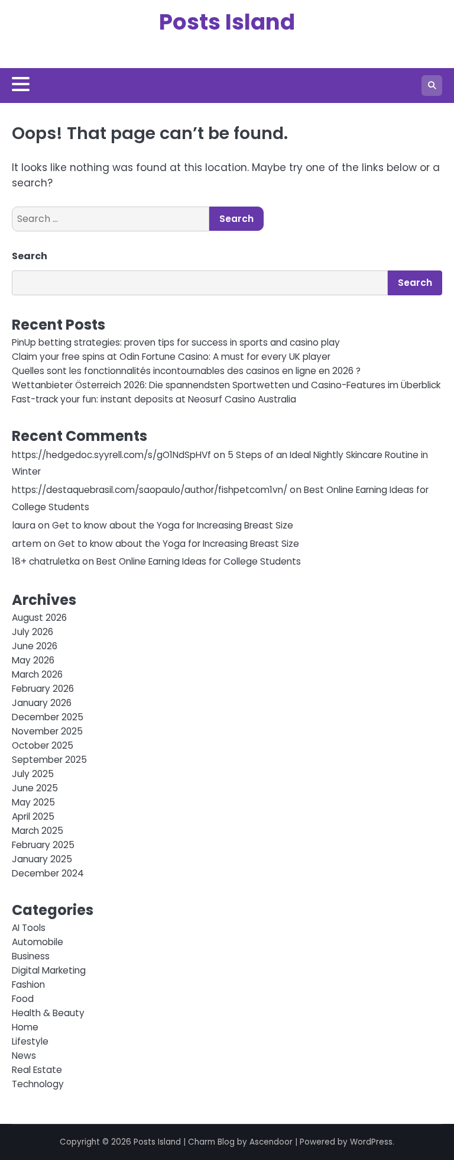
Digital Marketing (49, 970)
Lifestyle (30, 1041)
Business (31, 956)
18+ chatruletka (46, 561)
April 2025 (33, 816)
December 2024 (48, 873)
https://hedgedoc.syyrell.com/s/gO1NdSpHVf (111, 455)
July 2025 (33, 774)
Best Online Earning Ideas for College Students (198, 561)
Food (23, 999)
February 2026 (43, 688)
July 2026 (32, 632)
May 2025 (33, 802)
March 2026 (37, 674)
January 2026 (42, 703)
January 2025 (42, 859)
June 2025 (35, 788)
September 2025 (49, 759)
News (24, 1055)
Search (29, 256)
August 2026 (39, 617)
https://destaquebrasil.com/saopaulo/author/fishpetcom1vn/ (149, 490)
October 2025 (42, 745)
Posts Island (227, 22)
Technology (38, 1084)
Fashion (28, 984)
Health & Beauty (48, 1013)
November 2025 (47, 731)
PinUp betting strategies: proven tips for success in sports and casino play (176, 342)
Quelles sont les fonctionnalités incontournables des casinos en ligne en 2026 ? (186, 371)
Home (25, 1027)
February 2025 (43, 845)
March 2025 (37, 830)
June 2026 (34, 646)
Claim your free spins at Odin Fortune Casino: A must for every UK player (171, 356)
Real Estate (37, 1070)
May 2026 (33, 660)
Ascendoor (271, 1142)
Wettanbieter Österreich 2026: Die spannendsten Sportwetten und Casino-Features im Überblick (226, 385)
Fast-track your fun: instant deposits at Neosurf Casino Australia (154, 399)
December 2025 (47, 717)
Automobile (37, 942)
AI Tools (29, 927)
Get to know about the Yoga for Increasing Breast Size (172, 525)
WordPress (371, 1142)
